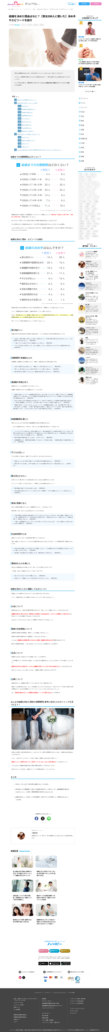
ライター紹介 (71, 992)
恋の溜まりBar (91, 213)
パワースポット (83, 194)
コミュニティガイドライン (48, 1008)
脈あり (89, 231)
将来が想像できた (25, 125)
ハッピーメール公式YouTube (76, 1003)
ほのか (89, 179)
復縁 (93, 211)
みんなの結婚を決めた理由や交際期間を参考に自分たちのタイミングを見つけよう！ (38, 150)
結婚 (92, 228)
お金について (24, 137)
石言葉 (94, 226)
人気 (90, 201)
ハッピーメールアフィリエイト (77, 1008)
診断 (80, 59)
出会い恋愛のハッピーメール (14, 9)
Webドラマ (93, 174)
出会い (81, 36)
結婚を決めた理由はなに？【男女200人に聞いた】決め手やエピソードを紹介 (55, 9)
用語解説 (82, 223)
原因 (81, 206)
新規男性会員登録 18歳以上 (20, 1017)
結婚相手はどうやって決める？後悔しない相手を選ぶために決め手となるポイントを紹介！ (46, 922)
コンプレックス (96, 184)
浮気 (99, 218)
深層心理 (84, 138)
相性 (88, 226)
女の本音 (29, 24)
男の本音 (35, 24)
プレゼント (82, 196)
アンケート (84, 98)
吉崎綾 (87, 206)
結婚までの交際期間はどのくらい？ (25, 100)
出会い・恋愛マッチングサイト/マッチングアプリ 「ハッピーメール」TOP (25, 999)
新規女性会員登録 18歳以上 (20, 1014)
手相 (87, 216)
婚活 (34, 9)
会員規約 (44, 998)
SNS (87, 174)
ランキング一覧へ (90, 91)
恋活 (82, 134)
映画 (87, 218)
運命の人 (87, 236)
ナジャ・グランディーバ (85, 189)
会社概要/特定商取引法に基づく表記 (50, 1003)
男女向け (42, 24)
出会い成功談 (45, 1015)
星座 (81, 218)
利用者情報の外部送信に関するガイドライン (52, 1005)
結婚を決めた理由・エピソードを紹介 (26, 103)
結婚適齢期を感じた (26, 115)
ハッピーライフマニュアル (59, 992)
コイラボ (87, 184)
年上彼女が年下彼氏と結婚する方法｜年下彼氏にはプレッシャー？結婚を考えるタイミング (22, 873)
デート (97, 186)
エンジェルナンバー (93, 181)
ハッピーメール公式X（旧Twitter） (78, 998)
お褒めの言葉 (45, 1017)
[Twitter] (43, 818)
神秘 (82, 156)
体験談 (96, 201)
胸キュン (82, 231)
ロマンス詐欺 (82, 201)
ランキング (95, 199)
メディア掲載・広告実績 (47, 1020)
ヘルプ (15, 1021)
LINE (81, 174)
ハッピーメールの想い (19, 1005)
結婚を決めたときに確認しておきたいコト (27, 134)
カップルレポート (46, 1013)
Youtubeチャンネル (91, 176)
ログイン (65, 950)
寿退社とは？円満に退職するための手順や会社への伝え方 (22, 921)
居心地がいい (24, 106)
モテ (88, 199)
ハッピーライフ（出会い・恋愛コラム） (51, 1022)
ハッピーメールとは (18, 1002)
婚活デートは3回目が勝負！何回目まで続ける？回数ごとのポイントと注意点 (46, 897)
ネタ (94, 189)
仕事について (24, 147)
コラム (83, 103)
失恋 (82, 116)
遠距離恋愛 (95, 236)
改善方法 (93, 216)
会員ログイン (17, 1019)
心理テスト (82, 213)
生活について (24, 143)
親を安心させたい (25, 122)
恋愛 (82, 129)
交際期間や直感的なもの (27, 109)
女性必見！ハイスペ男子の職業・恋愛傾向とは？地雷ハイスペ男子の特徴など (22, 897)
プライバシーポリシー (47, 1001)
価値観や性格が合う (26, 112)
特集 (82, 152)
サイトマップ (73, 1013)
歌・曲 (92, 218)
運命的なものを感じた (26, 131)
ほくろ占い (82, 179)
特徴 (82, 147)
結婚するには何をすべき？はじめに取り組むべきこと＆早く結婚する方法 (46, 873)
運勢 (81, 236)
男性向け (82, 226)
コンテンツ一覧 (73, 1011)
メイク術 (97, 196)
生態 (94, 221)
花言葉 (81, 233)
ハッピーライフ (27, 9)
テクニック (90, 186)
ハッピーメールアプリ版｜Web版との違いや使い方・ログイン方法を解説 (89, 85)
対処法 (87, 211)
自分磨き (96, 231)
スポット (82, 186)
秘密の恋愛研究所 (83, 228)
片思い (83, 143)
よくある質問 (17, 1009)
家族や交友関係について (27, 140)
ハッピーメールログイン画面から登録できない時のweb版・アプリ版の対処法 (89, 39)
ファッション (93, 194)
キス (81, 184)
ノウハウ (23, 24)
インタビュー (82, 181)
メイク (89, 196)
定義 (82, 125)
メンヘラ (82, 199)
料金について (17, 1007)
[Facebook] (36, 818)
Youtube (81, 176)
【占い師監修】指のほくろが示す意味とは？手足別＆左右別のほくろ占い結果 (89, 62)
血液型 (88, 233)
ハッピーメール (91, 191)
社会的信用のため (25, 128)
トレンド (84, 107)
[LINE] (49, 818)
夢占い (93, 206)
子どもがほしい (24, 118)
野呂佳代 (82, 238)
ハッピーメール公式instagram (77, 1001)
